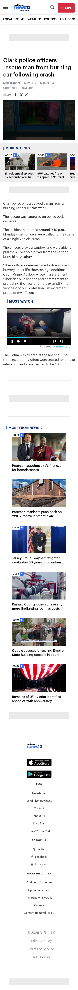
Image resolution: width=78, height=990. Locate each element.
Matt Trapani (11, 83)
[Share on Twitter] (21, 94)
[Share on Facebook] (15, 94)
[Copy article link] (26, 94)
